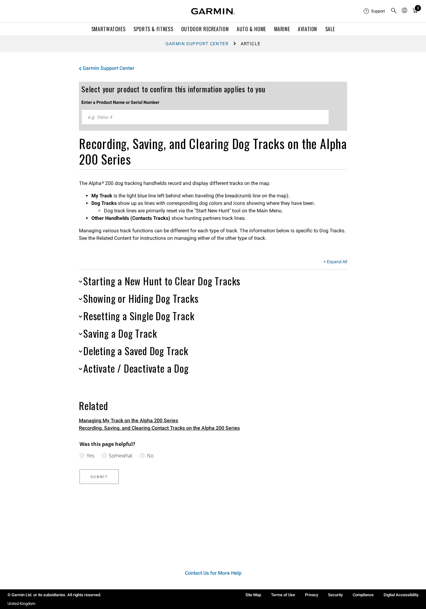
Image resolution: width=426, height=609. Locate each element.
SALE (330, 29)
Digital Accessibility (401, 594)
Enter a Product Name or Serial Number (120, 102)
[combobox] (205, 117)
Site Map (253, 594)
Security (335, 594)
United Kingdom (21, 603)
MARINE (282, 29)
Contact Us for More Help (213, 573)
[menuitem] (374, 11)
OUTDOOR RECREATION (205, 29)
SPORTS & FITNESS (153, 29)
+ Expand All (335, 261)
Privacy (311, 594)
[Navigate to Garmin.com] (213, 11)
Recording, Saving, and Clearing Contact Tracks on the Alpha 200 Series (159, 428)
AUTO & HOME (251, 29)
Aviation (307, 29)
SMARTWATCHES (108, 29)
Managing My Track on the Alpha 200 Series (128, 420)
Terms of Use (283, 594)
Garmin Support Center (197, 43)
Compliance (363, 594)
